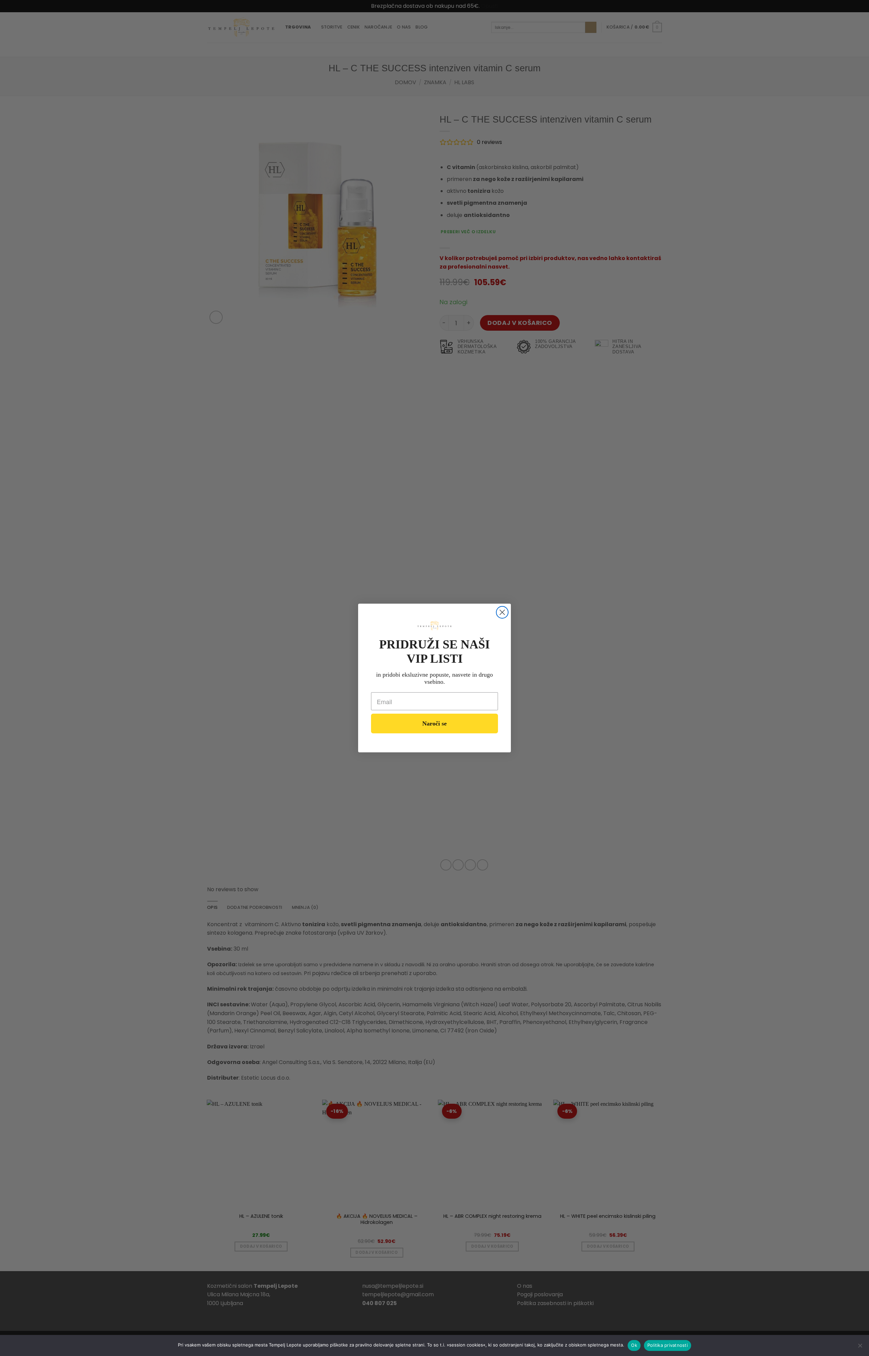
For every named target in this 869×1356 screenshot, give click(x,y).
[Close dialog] (502, 612)
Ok (634, 1345)
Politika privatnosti (667, 1345)
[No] (860, 1347)
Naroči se (434, 723)
